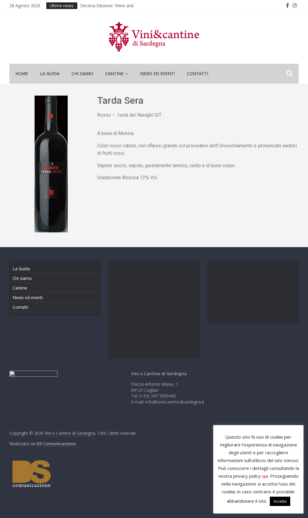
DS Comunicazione (56, 443)
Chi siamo (82, 73)
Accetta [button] (280, 501)
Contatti (197, 73)
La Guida (50, 73)
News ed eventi (157, 73)
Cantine (114, 73)
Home (21, 73)
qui (265, 476)
